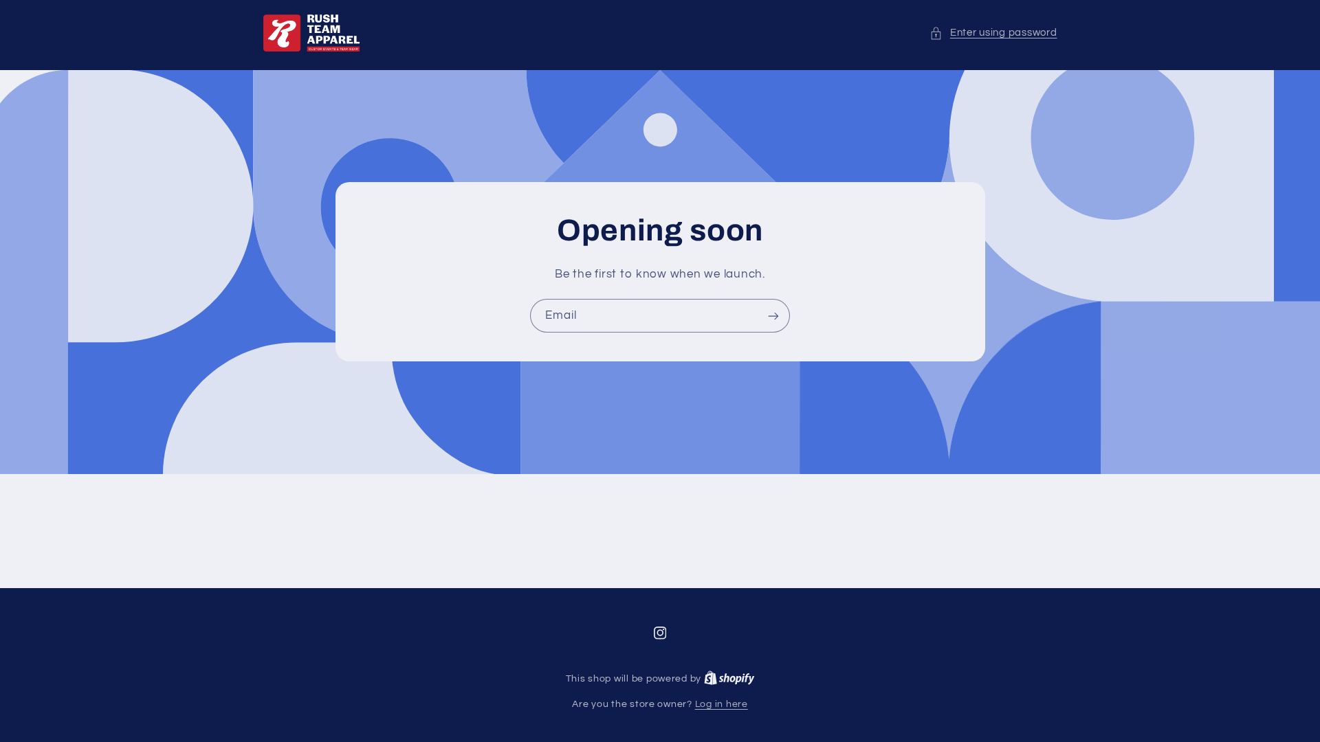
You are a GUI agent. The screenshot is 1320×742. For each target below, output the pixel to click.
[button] (993, 33)
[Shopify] (729, 679)
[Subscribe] (773, 316)
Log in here (721, 704)
